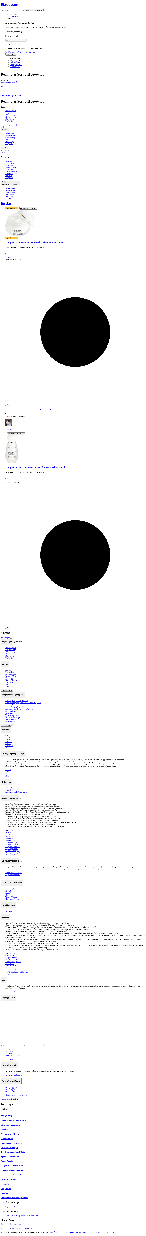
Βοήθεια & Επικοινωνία (12, 1166)
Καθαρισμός (6, 182)
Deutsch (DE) (15, 67)
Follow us (10, 1216)
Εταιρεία (5, 1184)
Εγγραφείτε (18, 1216)
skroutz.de (20, 1228)
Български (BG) (16, 65)
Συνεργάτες (6, 1116)
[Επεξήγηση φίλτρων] (26, 754)
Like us (4, 1216)
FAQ (45, 1232)
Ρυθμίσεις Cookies (96, 1232)
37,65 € (8, 257)
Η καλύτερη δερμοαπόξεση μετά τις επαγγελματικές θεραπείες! (33, 409)
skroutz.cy (4, 1228)
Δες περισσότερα (7, 725)
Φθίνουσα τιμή (10, 115)
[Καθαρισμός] (23, 10)
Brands (4, 148)
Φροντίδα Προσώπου (11, 95)
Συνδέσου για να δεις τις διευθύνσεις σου (20, 52)
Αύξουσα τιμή (10, 113)
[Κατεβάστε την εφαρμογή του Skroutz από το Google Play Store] (15, 1224)
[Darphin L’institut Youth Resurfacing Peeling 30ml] (75, 449)
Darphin (4, 152)
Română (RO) (15, 63)
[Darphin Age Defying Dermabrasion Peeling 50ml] (75, 223)
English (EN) (15, 61)
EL (6, 56)
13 (6, 255)
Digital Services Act (112, 1232)
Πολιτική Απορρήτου (66, 1232)
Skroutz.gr (9, 4)
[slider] (2, 1042)
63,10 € (8, 482)
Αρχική (3, 86)
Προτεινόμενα (10, 111)
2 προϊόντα (15, 182)
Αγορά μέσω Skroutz (10, 1134)
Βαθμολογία (9, 119)
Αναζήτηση (29, 10)
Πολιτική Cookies (81, 1232)
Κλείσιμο (5, 1109)
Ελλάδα (8, 18)
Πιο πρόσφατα (10, 117)
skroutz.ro (12, 1228)
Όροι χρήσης (52, 1232)
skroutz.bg (28, 1228)
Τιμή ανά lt (9, 121)
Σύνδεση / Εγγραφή (12, 16)
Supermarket (6, 91)
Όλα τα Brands (7, 690)
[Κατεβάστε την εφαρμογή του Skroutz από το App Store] (5, 1224)
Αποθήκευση (10, 54)
